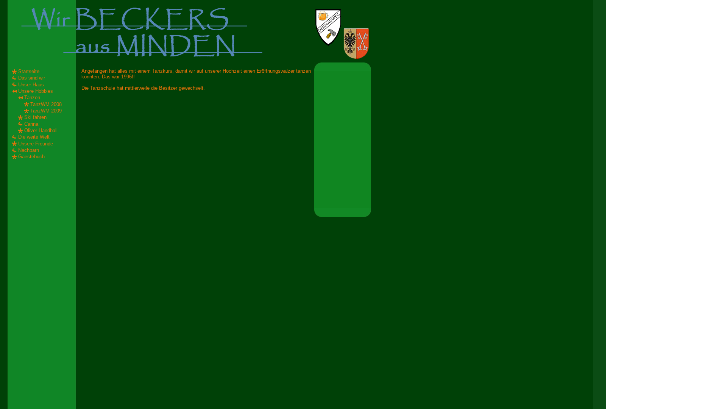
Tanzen (32, 97)
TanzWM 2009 (46, 111)
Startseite (28, 71)
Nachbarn (28, 150)
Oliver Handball (41, 130)
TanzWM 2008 (46, 104)
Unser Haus (31, 84)
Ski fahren (35, 117)
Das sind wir (31, 78)
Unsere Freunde (35, 144)
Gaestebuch (31, 156)
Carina (31, 124)
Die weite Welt (34, 137)
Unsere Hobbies (35, 91)
